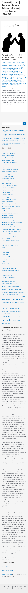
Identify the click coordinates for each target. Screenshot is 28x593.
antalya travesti (6, 286)
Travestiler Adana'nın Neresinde (9, 268)
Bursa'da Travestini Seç (7, 194)
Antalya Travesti (17, 65)
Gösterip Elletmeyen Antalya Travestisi (11, 203)
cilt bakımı (14, 292)
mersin (3, 302)
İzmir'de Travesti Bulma (7, 224)
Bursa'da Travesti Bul (15, 69)
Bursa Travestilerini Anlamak (8, 187)
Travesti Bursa (5, 254)
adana (3, 281)
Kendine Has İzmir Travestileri (14, 75)
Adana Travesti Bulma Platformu (9, 153)
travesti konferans (20, 316)
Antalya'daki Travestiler (12, 68)
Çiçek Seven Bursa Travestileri (9, 199)
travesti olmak (16, 320)
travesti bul (19, 311)
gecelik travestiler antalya (6, 296)
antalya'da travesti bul (22, 283)
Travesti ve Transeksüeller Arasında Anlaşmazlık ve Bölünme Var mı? (13, 57)
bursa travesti (16, 289)
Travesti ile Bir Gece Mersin (15, 83)
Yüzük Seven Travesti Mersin (8, 277)
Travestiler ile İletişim (7, 275)
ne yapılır (20, 302)
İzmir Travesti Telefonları (20, 72)
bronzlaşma (4, 289)
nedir (16, 302)
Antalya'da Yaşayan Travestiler (9, 174)
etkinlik (17, 294)
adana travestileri (7, 283)
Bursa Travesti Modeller (7, 183)
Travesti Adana (15, 81)
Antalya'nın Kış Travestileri (8, 178)
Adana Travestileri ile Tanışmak (9, 157)
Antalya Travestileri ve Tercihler (9, 171)
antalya (15, 283)
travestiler (7, 320)
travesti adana (14, 308)
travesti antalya (5, 311)
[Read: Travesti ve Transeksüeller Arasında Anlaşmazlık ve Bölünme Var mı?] (14, 42)
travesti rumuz (4, 323)
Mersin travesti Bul (21, 77)
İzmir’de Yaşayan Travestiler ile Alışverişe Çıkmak (13, 140)
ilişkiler (20, 296)
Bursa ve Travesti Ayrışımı (8, 190)
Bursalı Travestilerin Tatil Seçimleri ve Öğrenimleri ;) (14, 138)
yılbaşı (9, 323)
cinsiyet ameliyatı (21, 292)
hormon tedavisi (15, 296)
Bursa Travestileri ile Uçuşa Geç (9, 185)
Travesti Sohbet (5, 263)
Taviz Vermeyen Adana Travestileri (10, 245)
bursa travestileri (7, 292)
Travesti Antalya (5, 252)
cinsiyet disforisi (5, 294)
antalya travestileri (16, 286)
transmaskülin (16, 304)
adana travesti (10, 281)
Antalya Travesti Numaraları (8, 167)
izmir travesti (6, 300)
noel (23, 302)
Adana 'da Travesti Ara (7, 62)
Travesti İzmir (5, 261)
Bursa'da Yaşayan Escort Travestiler (10, 197)
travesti (5, 308)
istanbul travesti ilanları (7, 570)
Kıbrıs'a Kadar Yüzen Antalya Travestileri (11, 229)
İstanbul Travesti (6, 208)
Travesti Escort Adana (7, 256)
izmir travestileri (17, 300)
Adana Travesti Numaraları (8, 155)
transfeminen (10, 304)
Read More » (5, 109)
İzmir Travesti (10, 72)
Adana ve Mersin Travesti (13, 64)
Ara (2, 121)
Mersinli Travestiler (6, 238)
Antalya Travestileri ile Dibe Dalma (10, 169)
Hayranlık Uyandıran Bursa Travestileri (11, 206)
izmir (23, 296)
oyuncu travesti (4, 304)
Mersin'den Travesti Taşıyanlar (9, 78)
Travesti (9, 81)
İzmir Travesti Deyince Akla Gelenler (10, 213)
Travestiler (8, 84)
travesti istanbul (5, 566)
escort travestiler (12, 294)
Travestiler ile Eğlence (7, 273)
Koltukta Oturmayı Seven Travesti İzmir (11, 231)
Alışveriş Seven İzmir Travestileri (9, 162)
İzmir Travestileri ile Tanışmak (9, 220)
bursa (8, 289)
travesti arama (12, 311)
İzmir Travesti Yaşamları (7, 74)
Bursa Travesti (5, 180)
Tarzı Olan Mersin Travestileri (8, 243)
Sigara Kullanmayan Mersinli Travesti (10, 240)
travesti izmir (6, 316)
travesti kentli (13, 316)
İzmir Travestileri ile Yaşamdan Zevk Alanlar (12, 222)
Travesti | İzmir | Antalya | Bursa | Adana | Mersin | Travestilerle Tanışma (10, 8)
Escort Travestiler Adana (7, 201)
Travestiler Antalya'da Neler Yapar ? (10, 270)
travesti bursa (6, 314)
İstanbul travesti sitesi (7, 574)
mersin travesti (9, 302)
